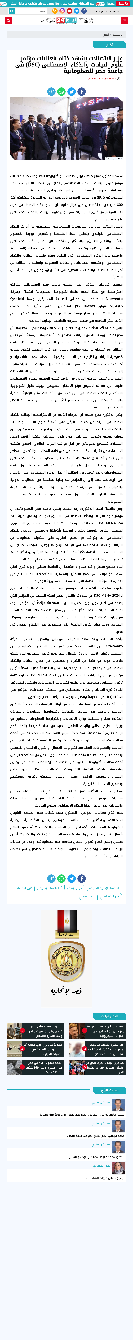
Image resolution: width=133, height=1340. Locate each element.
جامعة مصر (88, 896)
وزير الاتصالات (111, 896)
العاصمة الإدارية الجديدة (104, 888)
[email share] (51, 91)
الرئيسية (118, 34)
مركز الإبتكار (74, 888)
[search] (8, 20)
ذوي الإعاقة (24, 888)
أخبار (106, 34)
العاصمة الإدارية (49, 888)
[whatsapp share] (61, 91)
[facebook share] (81, 91)
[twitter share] (71, 91)
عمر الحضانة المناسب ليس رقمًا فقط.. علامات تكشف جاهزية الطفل (66, 3)
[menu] (124, 20)
